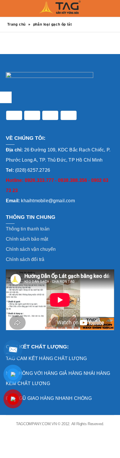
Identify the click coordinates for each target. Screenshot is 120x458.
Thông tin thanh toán (28, 228)
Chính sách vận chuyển (31, 249)
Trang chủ (16, 24)
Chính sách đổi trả (25, 259)
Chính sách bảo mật (27, 239)
